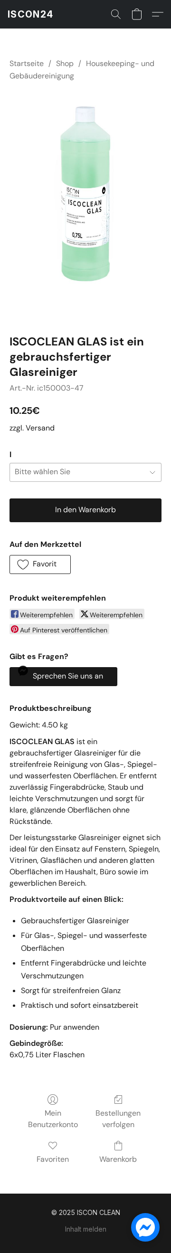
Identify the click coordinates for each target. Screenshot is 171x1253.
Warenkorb (118, 1159)
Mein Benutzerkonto (53, 1118)
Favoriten (53, 1159)
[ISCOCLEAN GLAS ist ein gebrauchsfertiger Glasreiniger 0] (86, 206)
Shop (65, 63)
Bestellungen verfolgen (118, 1118)
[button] (30, 14)
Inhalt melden (85, 1229)
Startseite (27, 63)
